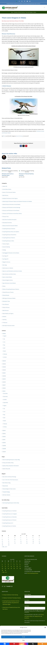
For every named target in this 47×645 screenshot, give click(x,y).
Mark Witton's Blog (6, 482)
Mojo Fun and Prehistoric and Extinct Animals (12, 271)
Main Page (5, 265)
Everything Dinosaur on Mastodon (10, 516)
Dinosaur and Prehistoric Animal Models (11, 210)
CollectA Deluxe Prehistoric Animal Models (11, 204)
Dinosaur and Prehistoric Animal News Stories (12, 213)
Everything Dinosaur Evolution (9, 228)
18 (20, 541)
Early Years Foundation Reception (9, 219)
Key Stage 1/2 (5, 255)
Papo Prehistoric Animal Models (9, 283)
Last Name (26, 606)
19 (26, 541)
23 (8, 543)
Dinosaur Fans (6, 216)
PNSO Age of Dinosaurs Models (9, 298)
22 (2, 543)
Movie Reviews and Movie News (9, 274)
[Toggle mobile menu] (44, 7)
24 (14, 543)
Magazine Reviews (6, 262)
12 (26, 539)
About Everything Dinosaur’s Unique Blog (11, 459)
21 (39, 541)
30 (8, 544)
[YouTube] (8, 586)
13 (33, 539)
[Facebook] (2, 586)
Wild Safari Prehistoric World (8, 325)
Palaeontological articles (8, 280)
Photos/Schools (6, 295)
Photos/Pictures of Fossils (8, 292)
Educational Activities (7, 222)
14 (39, 539)
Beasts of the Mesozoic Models (9, 192)
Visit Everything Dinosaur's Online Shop (11, 502)
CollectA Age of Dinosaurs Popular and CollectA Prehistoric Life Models (17, 201)
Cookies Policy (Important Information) (11, 465)
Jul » (6, 546)
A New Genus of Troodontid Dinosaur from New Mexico (11, 608)
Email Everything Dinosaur (32, 573)
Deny (23, 640)
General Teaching (19, 136)
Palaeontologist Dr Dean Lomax (9, 488)
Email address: (27, 594)
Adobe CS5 (5, 186)
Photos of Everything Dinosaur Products (11, 289)
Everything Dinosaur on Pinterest (9, 520)
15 (2, 541)
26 (26, 543)
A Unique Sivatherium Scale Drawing (10, 594)
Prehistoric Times (6, 301)
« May (3, 546)
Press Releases (6, 304)
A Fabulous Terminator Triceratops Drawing (12, 597)
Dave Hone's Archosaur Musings (9, 476)
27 (33, 543)
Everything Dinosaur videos (8, 240)
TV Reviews (5, 322)
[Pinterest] (6, 586)
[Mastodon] (9, 586)
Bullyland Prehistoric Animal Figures (10, 198)
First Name (26, 600)
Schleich (4, 316)
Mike (4, 136)
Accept (23, 636)
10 (14, 539)
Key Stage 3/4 (5, 259)
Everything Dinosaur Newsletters (9, 234)
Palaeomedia (5, 485)
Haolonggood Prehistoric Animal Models (11, 252)
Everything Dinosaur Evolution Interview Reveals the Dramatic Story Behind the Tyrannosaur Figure (11, 602)
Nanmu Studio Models (7, 277)
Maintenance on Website (8, 268)
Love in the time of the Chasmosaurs (10, 479)
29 (2, 544)
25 (20, 543)
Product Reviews (6, 307)
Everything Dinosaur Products (9, 237)
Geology (4, 249)
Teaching (4, 319)
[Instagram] (11, 586)
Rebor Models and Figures (8, 313)
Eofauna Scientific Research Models (10, 225)
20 (33, 541)
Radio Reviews (6, 310)
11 (20, 539)
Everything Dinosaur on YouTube (9, 526)
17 (14, 541)
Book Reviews (5, 195)
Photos (4, 286)
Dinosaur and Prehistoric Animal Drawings (11, 207)
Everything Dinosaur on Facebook (9, 510)
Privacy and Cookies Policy (8, 462)
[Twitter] (4, 586)
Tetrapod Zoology (6, 491)
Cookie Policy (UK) (6, 468)
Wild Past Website (6, 494)
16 (8, 541)
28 (39, 543)
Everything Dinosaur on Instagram (10, 513)
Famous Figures (6, 243)
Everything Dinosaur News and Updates (11, 231)
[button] (45, 627)
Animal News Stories (7, 189)
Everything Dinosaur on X (8, 523)
